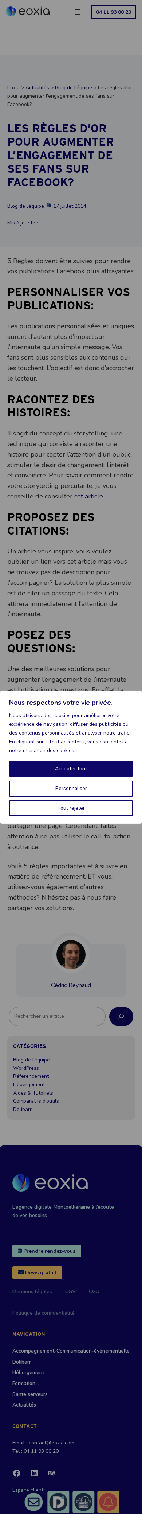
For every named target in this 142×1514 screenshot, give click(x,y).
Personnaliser (71, 788)
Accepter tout (71, 768)
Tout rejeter (71, 808)
